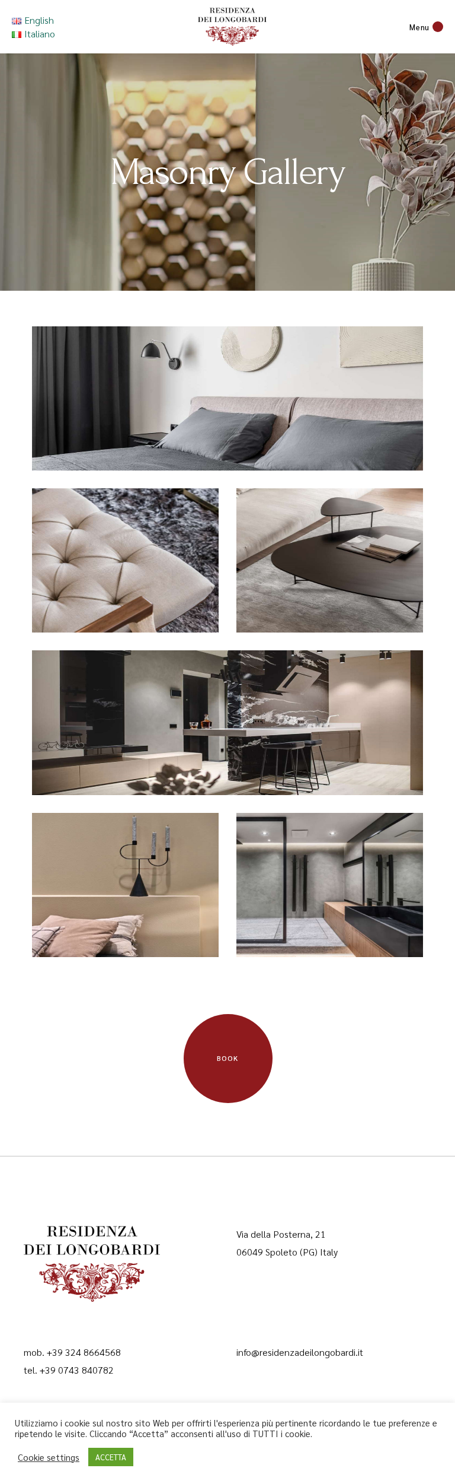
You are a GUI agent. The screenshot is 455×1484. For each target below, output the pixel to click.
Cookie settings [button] (48, 1457)
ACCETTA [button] (110, 1457)
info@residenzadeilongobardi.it (299, 1352)
